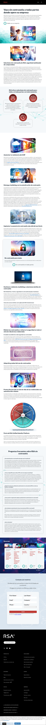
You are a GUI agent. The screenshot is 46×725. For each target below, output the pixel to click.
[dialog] (23, 720)
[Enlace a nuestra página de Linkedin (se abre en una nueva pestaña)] (7, 648)
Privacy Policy (6, 720)
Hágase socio (6, 692)
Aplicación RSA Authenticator (31, 204)
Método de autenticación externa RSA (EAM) (13, 236)
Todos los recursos (7, 674)
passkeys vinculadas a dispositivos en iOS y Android (14, 308)
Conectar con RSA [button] (9, 642)
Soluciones (26, 653)
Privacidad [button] (4, 723)
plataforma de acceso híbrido (13, 162)
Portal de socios (7, 695)
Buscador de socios (7, 690)
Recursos (6, 671)
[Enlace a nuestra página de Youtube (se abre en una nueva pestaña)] (9, 648)
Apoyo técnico (26, 674)
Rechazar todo (10, 723)
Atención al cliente (27, 677)
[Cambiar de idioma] (38, 2)
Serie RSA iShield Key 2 (34, 294)
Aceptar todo (17, 723)
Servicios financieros (28, 664)
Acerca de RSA (26, 690)
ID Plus (5, 657)
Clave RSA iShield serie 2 (27, 206)
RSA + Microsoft (27, 667)
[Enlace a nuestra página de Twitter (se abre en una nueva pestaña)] (4, 648)
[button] (39, 2)
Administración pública (28, 662)
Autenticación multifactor (29, 659)
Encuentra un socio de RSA (10, 712)
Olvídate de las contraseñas (29, 657)
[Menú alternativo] (41, 2)
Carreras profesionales (28, 700)
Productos (6, 653)
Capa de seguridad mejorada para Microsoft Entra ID (23, 429)
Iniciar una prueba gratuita (10, 707)
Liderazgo (26, 692)
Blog (4, 677)
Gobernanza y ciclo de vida (9, 662)
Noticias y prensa (27, 695)
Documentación (7, 682)
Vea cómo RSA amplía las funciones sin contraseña (19, 233)
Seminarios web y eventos (9, 679)
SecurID (5, 659)
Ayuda (25, 671)
